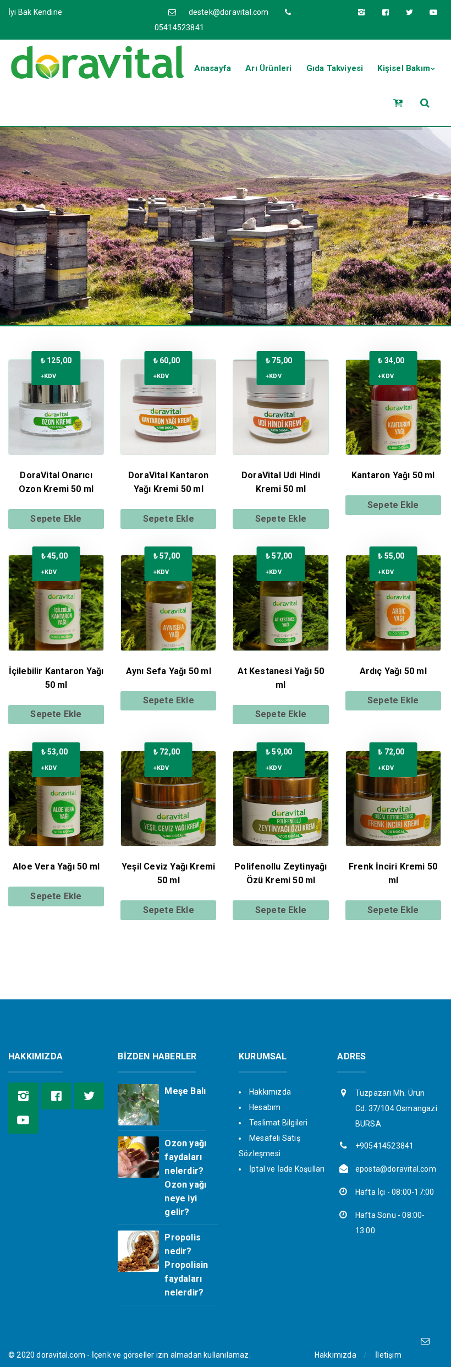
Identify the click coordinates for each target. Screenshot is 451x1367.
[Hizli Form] (425, 1340)
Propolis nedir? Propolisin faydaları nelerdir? (186, 1265)
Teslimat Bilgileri (278, 1122)
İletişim (388, 1354)
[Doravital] (97, 74)
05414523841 (179, 27)
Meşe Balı (185, 1091)
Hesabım (264, 1107)
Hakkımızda (270, 1091)
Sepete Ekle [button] (55, 518)
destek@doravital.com (229, 12)
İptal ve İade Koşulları (287, 1168)
